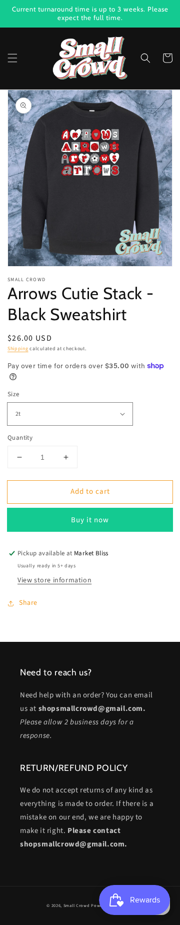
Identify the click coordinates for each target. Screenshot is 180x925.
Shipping (18, 348)
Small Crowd (77, 905)
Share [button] (28, 603)
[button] (13, 58)
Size (14, 394)
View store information (55, 580)
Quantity (20, 437)
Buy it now (90, 520)
